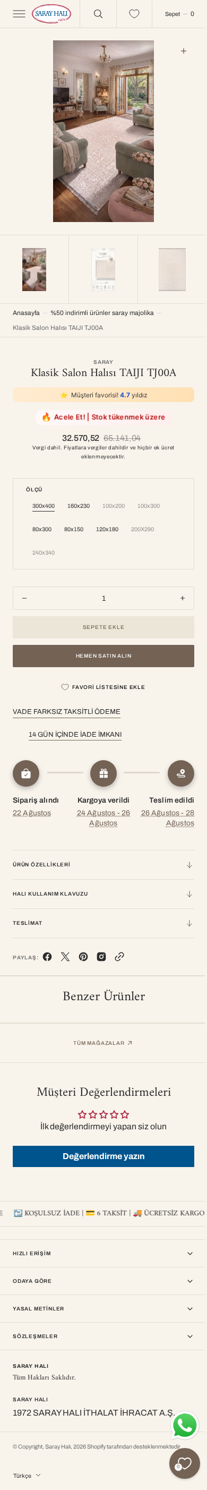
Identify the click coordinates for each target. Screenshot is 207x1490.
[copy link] (119, 956)
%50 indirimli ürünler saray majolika (102, 310)
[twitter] (65, 956)
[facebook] (47, 956)
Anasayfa (26, 310)
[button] (18, 14)
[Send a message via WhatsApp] (177, 1425)
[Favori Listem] (126, 14)
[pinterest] (83, 956)
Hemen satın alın (99, 653)
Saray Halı (58, 1447)
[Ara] (90, 14)
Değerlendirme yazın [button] (99, 1153)
